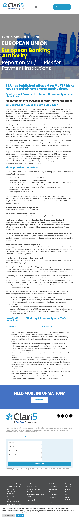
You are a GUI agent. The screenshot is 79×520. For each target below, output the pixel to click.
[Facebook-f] (71, 416)
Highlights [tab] (12, 326)
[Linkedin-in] (58, 416)
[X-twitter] (62, 416)
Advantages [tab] (47, 326)
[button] (35, 7)
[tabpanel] (39, 356)
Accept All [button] (20, 516)
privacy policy (40, 469)
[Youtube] (66, 416)
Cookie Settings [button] (8, 516)
